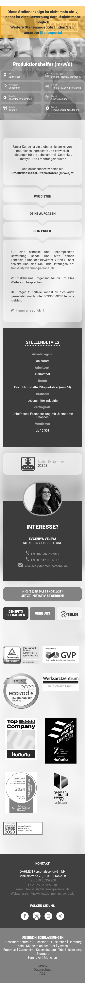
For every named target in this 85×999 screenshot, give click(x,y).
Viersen (63, 946)
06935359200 (53, 296)
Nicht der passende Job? (42, 594)
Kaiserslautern (46, 950)
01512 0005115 (48, 560)
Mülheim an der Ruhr (40, 946)
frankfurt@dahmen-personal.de (32, 268)
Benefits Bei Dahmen (16, 613)
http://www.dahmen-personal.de (51, 893)
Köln (20, 946)
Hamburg (75, 942)
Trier (61, 950)
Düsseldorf (41, 942)
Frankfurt (9, 950)
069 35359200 (46, 880)
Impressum (42, 965)
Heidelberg (74, 950)
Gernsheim (26, 950)
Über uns (42, 613)
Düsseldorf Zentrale (17, 942)
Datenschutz (42, 969)
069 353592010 (46, 885)
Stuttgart (42, 954)
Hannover (35, 957)
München (50, 957)
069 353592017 (48, 554)
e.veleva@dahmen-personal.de (46, 566)
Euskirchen (58, 942)
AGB (43, 973)
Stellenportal (51, 32)
